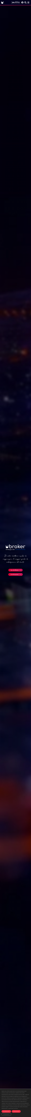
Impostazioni (6, 1114)
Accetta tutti (6, 1111)
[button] (28, 2)
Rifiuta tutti (16, 1111)
